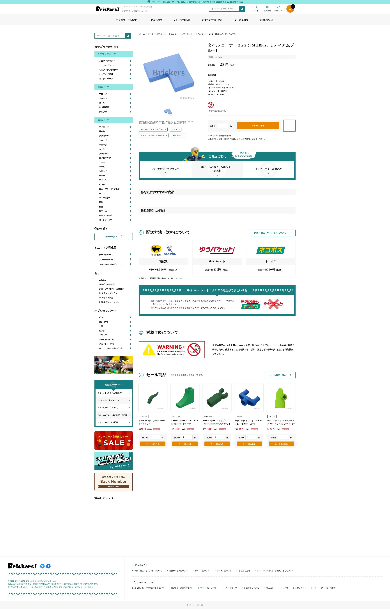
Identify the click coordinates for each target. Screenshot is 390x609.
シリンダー (104, 171)
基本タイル (161, 34)
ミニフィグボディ (107, 61)
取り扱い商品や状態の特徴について (149, 588)
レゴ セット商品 (106, 298)
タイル (102, 103)
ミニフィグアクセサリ (109, 70)
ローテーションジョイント (111, 348)
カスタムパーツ (106, 79)
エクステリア (105, 158)
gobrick (102, 280)
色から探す (156, 20)
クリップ (103, 335)
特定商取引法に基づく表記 (182, 588)
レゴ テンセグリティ (108, 293)
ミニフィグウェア (107, 65)
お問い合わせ (267, 20)
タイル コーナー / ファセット (180, 34)
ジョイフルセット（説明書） (112, 289)
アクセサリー (105, 136)
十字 (101, 326)
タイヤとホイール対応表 (108, 422)
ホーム (142, 34)
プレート (103, 98)
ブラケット (104, 154)
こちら (239, 139)
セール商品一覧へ (278, 375)
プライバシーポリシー (209, 588)
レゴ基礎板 (104, 107)
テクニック (104, 127)
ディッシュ (104, 180)
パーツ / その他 (105, 215)
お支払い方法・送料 (212, 20)
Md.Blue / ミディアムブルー (152, 129)
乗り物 (102, 131)
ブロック (103, 94)
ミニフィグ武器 (106, 74)
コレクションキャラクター (111, 264)
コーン (102, 149)
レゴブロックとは (251, 588)
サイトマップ (231, 588)
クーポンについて (223, 571)
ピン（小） (104, 322)
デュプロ (103, 112)
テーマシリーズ (106, 254)
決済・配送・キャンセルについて (270, 233)
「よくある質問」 (37, 587)
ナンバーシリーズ (107, 259)
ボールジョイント (107, 339)
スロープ (103, 140)
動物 (101, 202)
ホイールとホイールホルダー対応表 (112, 415)
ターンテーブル (106, 220)
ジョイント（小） (107, 344)
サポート (103, 176)
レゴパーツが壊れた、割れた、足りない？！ (275, 571)
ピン (101, 317)
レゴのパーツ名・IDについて (110, 400)
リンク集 (284, 588)
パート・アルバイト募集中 (324, 588)
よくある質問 (241, 20)
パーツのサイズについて (108, 408)
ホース (102, 193)
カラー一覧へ (111, 236)
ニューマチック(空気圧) (109, 189)
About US (269, 588)
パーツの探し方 (182, 20)
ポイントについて (201, 571)
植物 (101, 207)
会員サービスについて (178, 571)
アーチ (102, 162)
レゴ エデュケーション (109, 302)
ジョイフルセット (107, 284)
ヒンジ (102, 184)
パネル (102, 167)
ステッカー (104, 211)
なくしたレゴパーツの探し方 (110, 393)
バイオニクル (105, 198)
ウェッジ (103, 145)
